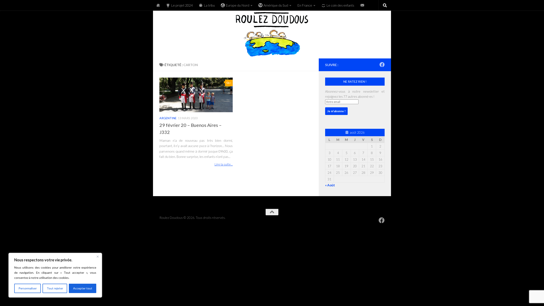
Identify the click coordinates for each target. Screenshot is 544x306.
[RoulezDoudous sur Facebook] (382, 64)
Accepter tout (82, 288)
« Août (330, 185)
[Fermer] (97, 256)
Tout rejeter (55, 288)
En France (304, 5)
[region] (55, 275)
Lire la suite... (223, 164)
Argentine (168, 118)
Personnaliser (27, 288)
